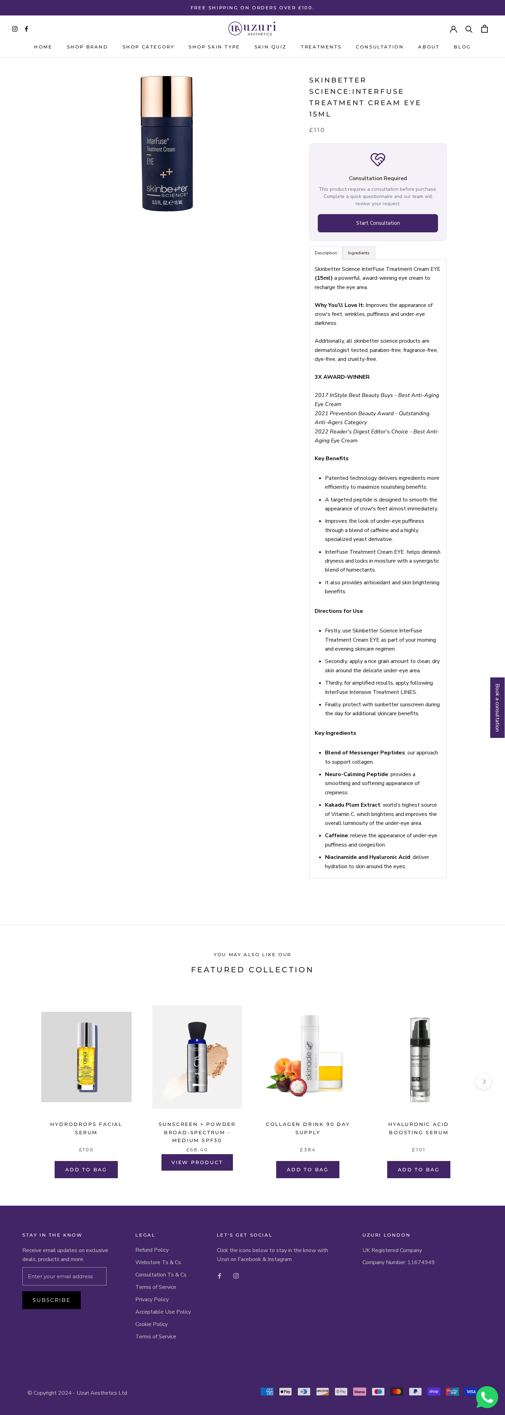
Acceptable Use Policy (163, 1312)
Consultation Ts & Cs (161, 1275)
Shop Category (149, 46)
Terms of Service (155, 1287)
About (428, 46)
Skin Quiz (271, 46)
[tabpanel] (378, 568)
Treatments (321, 46)
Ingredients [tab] (359, 252)
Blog (462, 46)
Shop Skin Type (214, 46)
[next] (483, 1081)
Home (43, 46)
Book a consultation (497, 708)
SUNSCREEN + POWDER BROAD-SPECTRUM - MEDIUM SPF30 (197, 1132)
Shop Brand (87, 46)
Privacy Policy (152, 1299)
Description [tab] (326, 252)
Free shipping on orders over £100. (252, 7)
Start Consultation (378, 223)
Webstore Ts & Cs (158, 1262)
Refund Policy (152, 1250)
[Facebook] (219, 1275)
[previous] (21, 1081)
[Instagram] (236, 1275)
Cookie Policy (151, 1324)
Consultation (380, 46)
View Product (197, 1162)
